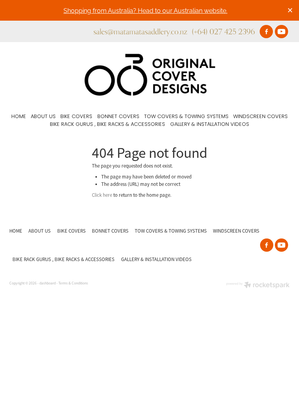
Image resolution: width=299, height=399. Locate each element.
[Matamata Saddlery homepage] (149, 74)
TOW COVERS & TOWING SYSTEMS (186, 117)
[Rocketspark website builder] (258, 285)
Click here (102, 195)
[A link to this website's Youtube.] (281, 31)
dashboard (47, 283)
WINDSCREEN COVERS (260, 117)
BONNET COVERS (118, 117)
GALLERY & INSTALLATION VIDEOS (209, 124)
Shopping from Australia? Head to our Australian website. (145, 9)
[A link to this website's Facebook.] (266, 31)
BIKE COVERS (76, 117)
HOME (18, 117)
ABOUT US (43, 117)
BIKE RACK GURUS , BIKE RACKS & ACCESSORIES (107, 124)
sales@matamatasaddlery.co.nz (140, 31)
